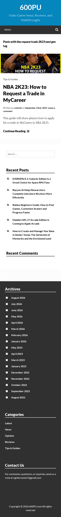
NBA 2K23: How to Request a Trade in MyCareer (24, 93)
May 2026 (16, 316)
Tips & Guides (10, 79)
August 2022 (18, 397)
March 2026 (18, 328)
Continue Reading (16, 131)
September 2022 (20, 391)
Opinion (9, 435)
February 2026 (19, 335)
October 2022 (19, 384)
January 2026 (18, 341)
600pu (30, 7)
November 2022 (20, 378)
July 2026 (16, 303)
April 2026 (17, 322)
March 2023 (18, 359)
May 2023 (16, 347)
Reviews (10, 441)
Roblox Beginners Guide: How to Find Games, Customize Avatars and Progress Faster (33, 208)
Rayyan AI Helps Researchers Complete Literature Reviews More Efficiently (32, 193)
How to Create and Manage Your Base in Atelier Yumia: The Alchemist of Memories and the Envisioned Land (33, 235)
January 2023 (18, 366)
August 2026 (18, 297)
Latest (8, 423)
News (8, 429)
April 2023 (17, 353)
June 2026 (17, 310)
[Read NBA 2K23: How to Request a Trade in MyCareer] (30, 72)
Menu (7, 29)
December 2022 (20, 372)
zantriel (18, 108)
